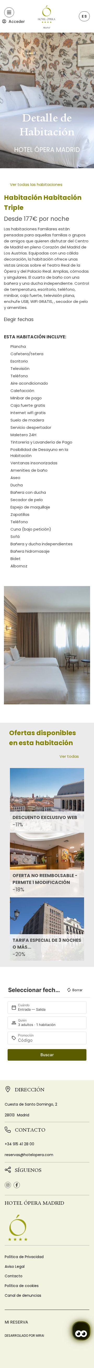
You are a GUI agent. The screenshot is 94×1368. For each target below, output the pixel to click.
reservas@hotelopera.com (29, 1154)
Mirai (40, 1335)
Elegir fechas (19, 319)
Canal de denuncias (23, 1295)
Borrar (77, 990)
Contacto (13, 1276)
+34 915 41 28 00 (19, 1144)
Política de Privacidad (24, 1256)
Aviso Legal (15, 1266)
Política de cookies (22, 1285)
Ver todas (69, 756)
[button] (9, 645)
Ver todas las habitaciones (36, 184)
